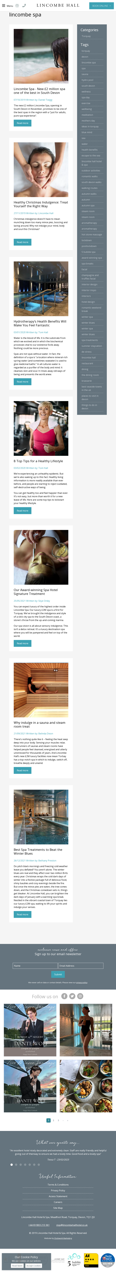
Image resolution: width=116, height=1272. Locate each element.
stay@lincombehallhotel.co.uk (72, 1225)
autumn (86, 199)
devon (85, 56)
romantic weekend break (91, 309)
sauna (85, 74)
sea (83, 138)
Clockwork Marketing (63, 1238)
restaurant (87, 363)
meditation (87, 114)
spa (83, 68)
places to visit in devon (90, 397)
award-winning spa (92, 257)
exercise (86, 103)
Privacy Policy (58, 1190)
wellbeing (87, 109)
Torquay (86, 36)
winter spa (87, 316)
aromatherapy (89, 222)
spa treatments (90, 340)
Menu (10, 6)
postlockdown (89, 246)
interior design (89, 284)
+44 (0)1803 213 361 (39, 1225)
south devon (88, 85)
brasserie (87, 380)
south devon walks (91, 182)
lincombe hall (89, 357)
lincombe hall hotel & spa (92, 163)
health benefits (90, 149)
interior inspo (89, 290)
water (85, 143)
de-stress (87, 351)
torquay (86, 50)
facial (84, 269)
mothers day (88, 120)
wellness (86, 91)
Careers (58, 1202)
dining (85, 369)
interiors (86, 296)
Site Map (58, 1207)
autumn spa (88, 205)
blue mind (87, 132)
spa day (86, 97)
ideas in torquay (90, 126)
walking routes (89, 188)
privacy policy (81, 982)
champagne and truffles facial (90, 277)
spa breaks (87, 263)
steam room (88, 211)
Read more (22, 123)
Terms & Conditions (58, 1184)
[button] (101, 5)
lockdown (87, 240)
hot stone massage (92, 234)
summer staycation (92, 345)
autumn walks (89, 193)
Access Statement (58, 1196)
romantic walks (90, 176)
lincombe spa (89, 62)
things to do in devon (89, 406)
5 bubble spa (88, 251)
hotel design (88, 301)
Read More (17, 1265)
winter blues (88, 322)
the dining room (90, 375)
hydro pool (87, 80)
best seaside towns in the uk (92, 388)
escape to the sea (91, 155)
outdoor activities (91, 170)
